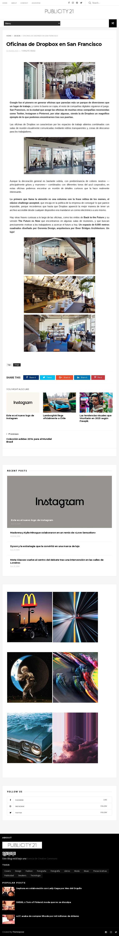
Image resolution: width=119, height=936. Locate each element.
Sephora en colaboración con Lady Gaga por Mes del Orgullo (49, 888)
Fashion (29, 871)
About (14, 3)
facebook (61, 800)
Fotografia (41, 871)
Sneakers (22, 875)
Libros (67, 871)
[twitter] (81, 3)
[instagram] (73, 3)
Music (86, 871)
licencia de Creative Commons (42, 858)
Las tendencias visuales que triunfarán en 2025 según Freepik (95, 418)
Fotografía (55, 871)
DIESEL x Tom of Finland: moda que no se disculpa (43, 902)
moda (76, 871)
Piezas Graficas (100, 871)
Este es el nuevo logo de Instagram (20, 417)
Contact (24, 3)
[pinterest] (77, 3)
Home (4, 3)
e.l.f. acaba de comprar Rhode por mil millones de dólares (47, 916)
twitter (61, 813)
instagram (61, 806)
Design (17, 36)
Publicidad (9, 875)
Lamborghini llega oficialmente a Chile (54, 417)
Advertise (36, 3)
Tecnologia (35, 875)
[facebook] (69, 3)
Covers (7, 871)
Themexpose (18, 932)
